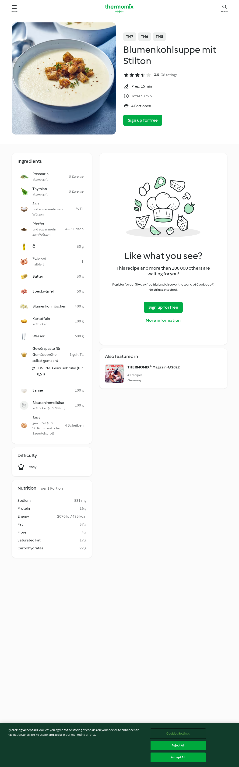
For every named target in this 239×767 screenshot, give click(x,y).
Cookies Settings (178, 733)
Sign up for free (143, 120)
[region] (119, 745)
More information (163, 320)
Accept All (178, 757)
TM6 (144, 36)
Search (224, 11)
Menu (14, 11)
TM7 (130, 36)
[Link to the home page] (119, 8)
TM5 (159, 36)
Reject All (178, 745)
